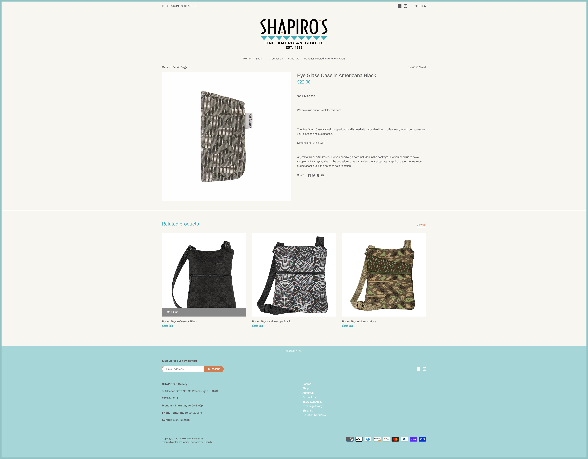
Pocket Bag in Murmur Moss (359, 321)
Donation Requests (314, 415)
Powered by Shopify (201, 442)
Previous (413, 67)
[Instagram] (405, 6)
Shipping (307, 410)
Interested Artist (312, 401)
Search (306, 383)
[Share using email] (322, 174)
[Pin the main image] (318, 174)
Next (423, 67)
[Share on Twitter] (313, 174)
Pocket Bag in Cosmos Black (179, 321)
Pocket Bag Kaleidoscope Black (271, 321)
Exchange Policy (312, 406)
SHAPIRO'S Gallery (192, 438)
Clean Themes (181, 442)
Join (175, 6)
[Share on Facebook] (309, 174)
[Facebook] (399, 6)
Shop (305, 388)
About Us (308, 392)
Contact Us (309, 397)
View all (421, 224)
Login (166, 6)
